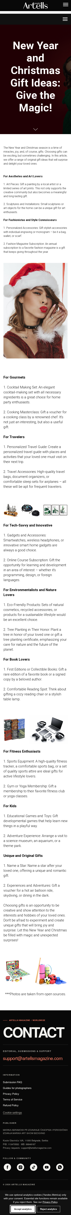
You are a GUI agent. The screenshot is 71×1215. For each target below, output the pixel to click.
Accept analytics (23, 1209)
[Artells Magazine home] (35, 5)
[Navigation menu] (65, 5)
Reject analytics (48, 1209)
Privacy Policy (50, 1202)
